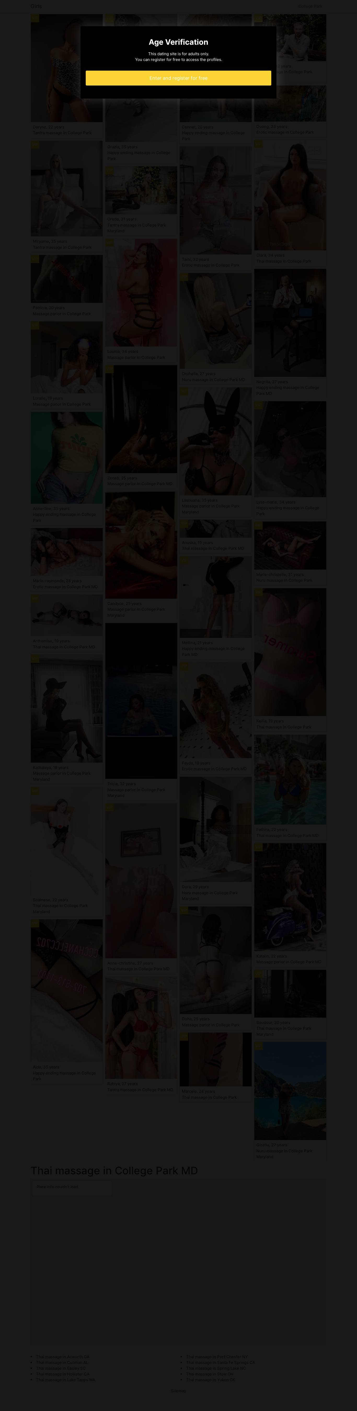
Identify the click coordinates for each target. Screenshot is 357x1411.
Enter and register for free (178, 78)
